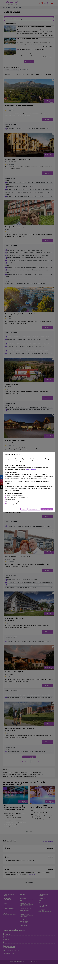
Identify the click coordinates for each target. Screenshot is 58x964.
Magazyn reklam (10, 500)
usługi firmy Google (31, 469)
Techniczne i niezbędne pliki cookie (15, 495)
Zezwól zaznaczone (34, 509)
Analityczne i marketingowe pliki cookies (17, 497)
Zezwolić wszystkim (47, 509)
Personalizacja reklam (12, 504)
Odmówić (24, 509)
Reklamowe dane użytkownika (14, 502)
